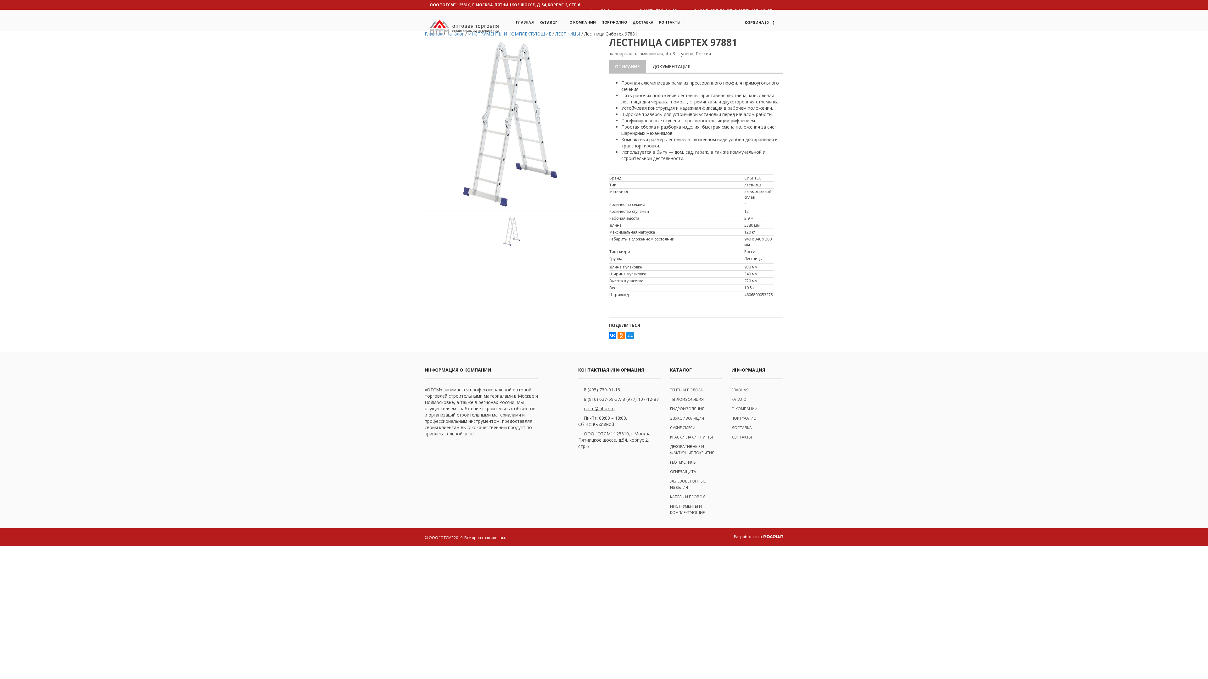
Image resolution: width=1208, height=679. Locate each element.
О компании (582, 22)
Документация (671, 66)
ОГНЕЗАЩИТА (683, 471)
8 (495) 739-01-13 (602, 390)
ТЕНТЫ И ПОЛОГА (686, 390)
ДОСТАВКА (741, 427)
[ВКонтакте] (612, 335)
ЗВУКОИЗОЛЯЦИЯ (687, 418)
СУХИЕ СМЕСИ (683, 427)
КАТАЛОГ (739, 399)
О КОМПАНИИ (744, 408)
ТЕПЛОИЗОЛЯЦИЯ (687, 399)
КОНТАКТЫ (741, 437)
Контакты (669, 22)
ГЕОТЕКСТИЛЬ (683, 462)
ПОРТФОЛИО (614, 22)
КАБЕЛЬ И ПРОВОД (687, 497)
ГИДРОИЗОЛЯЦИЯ (687, 408)
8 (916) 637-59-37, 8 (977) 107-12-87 (621, 399)
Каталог (548, 22)
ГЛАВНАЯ (740, 390)
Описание (627, 66)
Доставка (643, 22)
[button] (758, 22)
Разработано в (748, 536)
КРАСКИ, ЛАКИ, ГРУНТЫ (691, 437)
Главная (525, 22)
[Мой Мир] (630, 335)
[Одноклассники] (621, 335)
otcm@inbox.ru (599, 408)
